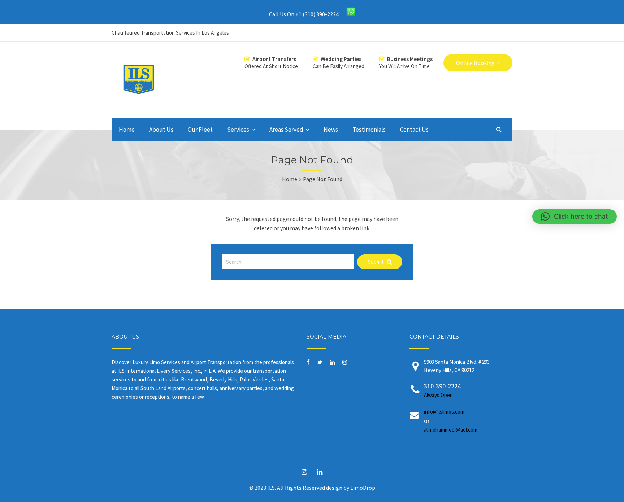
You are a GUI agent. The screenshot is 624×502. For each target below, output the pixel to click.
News (331, 130)
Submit (376, 261)
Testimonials (369, 130)
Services (238, 130)
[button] (574, 216)
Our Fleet (200, 130)
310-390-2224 (442, 390)
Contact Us (414, 130)
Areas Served (286, 130)
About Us (161, 130)
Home (127, 130)
